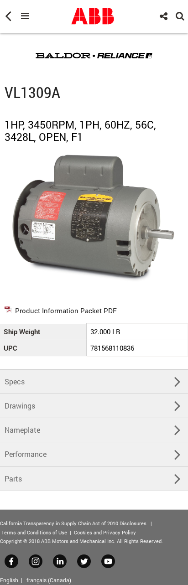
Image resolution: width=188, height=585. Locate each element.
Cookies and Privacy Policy (105, 532)
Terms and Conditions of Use (34, 532)
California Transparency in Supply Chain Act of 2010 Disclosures (73, 523)
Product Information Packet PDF (66, 310)
